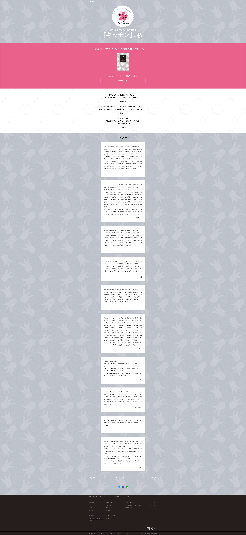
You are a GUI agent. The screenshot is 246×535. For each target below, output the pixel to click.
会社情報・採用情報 (92, 533)
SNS (129, 496)
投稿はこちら (123, 80)
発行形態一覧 (93, 515)
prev (94, 477)
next (152, 477)
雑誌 (91, 507)
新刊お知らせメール (120, 496)
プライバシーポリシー (102, 533)
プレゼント (109, 518)
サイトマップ (119, 533)
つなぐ (153, 505)
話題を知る (110, 502)
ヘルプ (107, 533)
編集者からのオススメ (130, 507)
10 (129, 477)
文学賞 (108, 510)
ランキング (109, 507)
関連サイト (114, 533)
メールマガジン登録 (107, 496)
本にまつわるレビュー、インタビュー (134, 505)
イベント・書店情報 (111, 515)
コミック (92, 510)
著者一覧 (92, 520)
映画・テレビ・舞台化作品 (112, 512)
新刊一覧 (109, 505)
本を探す (92, 502)
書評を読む (129, 502)
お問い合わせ (110, 533)
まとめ (153, 502)
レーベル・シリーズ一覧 (95, 518)
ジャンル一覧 (93, 512)
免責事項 (97, 533)
